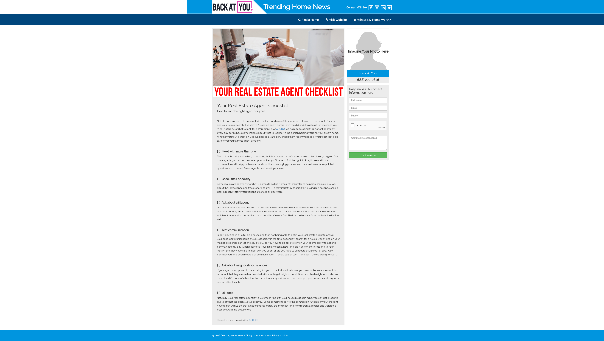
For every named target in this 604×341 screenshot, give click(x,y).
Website (338, 19)
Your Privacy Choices (277, 335)
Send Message (368, 155)
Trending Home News (232, 335)
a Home (310, 19)
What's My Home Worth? (374, 19)
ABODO (280, 129)
